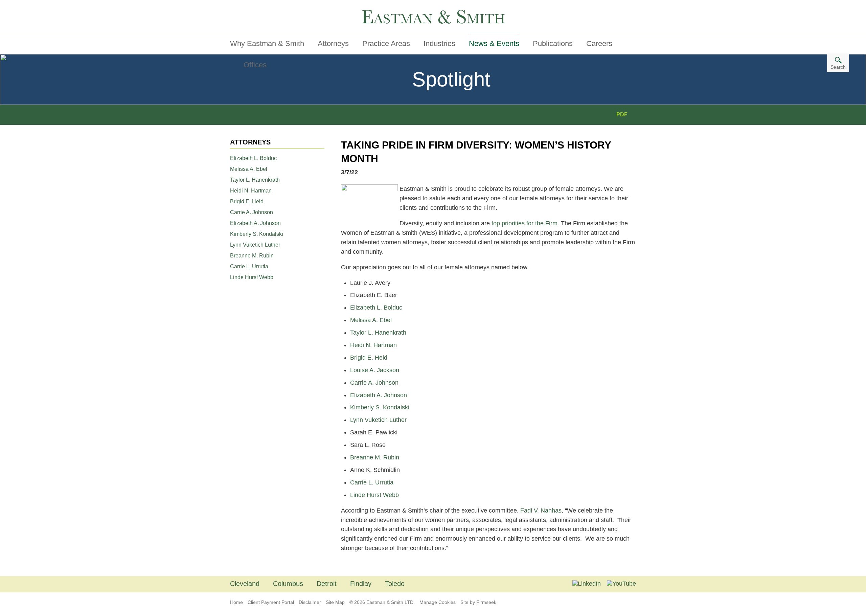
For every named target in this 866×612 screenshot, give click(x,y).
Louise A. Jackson (374, 370)
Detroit (327, 583)
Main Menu (250, 7)
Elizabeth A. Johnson (255, 223)
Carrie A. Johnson (251, 212)
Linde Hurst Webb (251, 277)
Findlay (360, 583)
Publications (553, 43)
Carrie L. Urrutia (249, 266)
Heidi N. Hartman (251, 191)
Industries (439, 43)
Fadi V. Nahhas (541, 510)
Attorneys (333, 43)
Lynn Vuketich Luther (255, 245)
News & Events (494, 43)
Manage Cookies (437, 602)
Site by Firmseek (478, 602)
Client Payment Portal (271, 602)
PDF (622, 114)
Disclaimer (310, 602)
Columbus (288, 583)
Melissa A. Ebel (248, 169)
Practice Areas (386, 43)
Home (236, 602)
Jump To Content (258, 7)
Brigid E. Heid (247, 201)
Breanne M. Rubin (252, 255)
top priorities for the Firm (524, 223)
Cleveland (244, 583)
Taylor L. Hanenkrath (255, 180)
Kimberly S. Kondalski (256, 234)
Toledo (395, 583)
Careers (599, 43)
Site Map (335, 602)
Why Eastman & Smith (267, 43)
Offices (255, 65)
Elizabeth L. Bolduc (253, 158)
